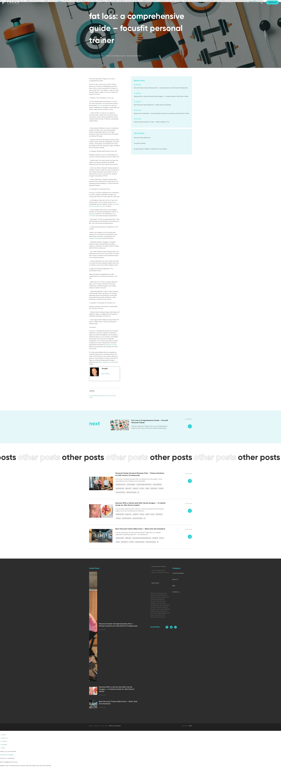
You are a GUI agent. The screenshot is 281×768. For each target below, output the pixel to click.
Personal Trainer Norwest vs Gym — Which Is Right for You (151, 122)
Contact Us (272, 2)
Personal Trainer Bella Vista (142, 137)
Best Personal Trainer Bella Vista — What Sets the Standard (152, 105)
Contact (4, 741)
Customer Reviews (178, 573)
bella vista (128, 488)
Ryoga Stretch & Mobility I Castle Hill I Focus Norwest (150, 149)
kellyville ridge (101, 395)
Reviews (42, 1)
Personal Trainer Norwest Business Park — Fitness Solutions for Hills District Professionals (161, 88)
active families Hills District (144, 484)
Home (24, 1)
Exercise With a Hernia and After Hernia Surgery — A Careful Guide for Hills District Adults (161, 96)
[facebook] (167, 627)
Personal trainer (120, 492)
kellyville (92, 391)
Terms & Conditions (115, 725)
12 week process (120, 484)
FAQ (77, 1)
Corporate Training (139, 143)
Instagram (10, 754)
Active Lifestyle (157, 484)
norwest (161, 488)
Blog (59, 1)
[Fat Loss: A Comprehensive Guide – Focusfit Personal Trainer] (151, 427)
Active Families (131, 484)
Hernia (152, 514)
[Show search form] (262, 3)
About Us (51, 1)
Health (147, 488)
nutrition (108, 395)
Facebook (3, 754)
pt (138, 492)
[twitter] (171, 627)
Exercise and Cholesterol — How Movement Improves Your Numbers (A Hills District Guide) (161, 113)
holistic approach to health (106, 362)
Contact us (68, 1)
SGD (190, 725)
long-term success (111, 344)
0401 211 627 (155, 583)
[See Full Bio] (110, 374)
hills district (154, 488)
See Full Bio (105, 373)
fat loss (100, 105)
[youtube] (175, 627)
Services (32, 1)
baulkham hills (120, 488)
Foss (90, 395)
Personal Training (131, 492)
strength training (94, 238)
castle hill (135, 488)
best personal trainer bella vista (142, 538)
